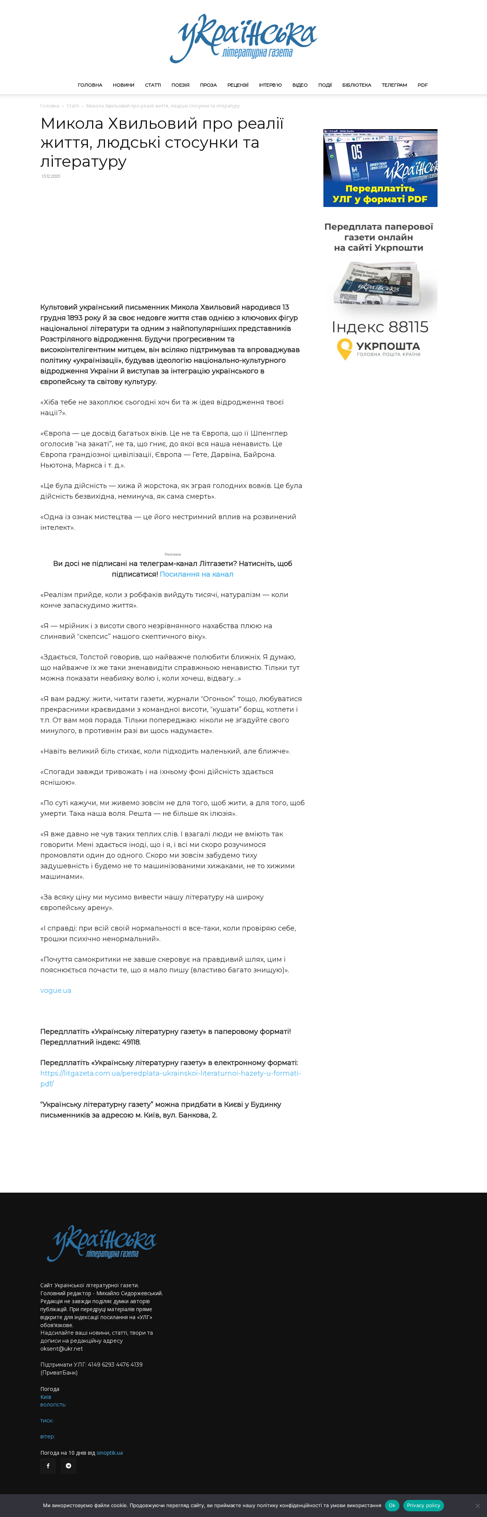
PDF (423, 85)
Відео (300, 85)
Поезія (180, 85)
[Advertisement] (172, 241)
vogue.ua (56, 990)
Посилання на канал (197, 574)
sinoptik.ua (110, 1452)
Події (325, 85)
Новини (123, 85)
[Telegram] (68, 1466)
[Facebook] (48, 1466)
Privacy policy (424, 1505)
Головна (90, 85)
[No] (477, 1505)
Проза (208, 85)
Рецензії (238, 85)
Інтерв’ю (270, 85)
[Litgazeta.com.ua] (243, 38)
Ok (392, 1505)
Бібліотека (356, 85)
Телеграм (394, 85)
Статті (153, 85)
